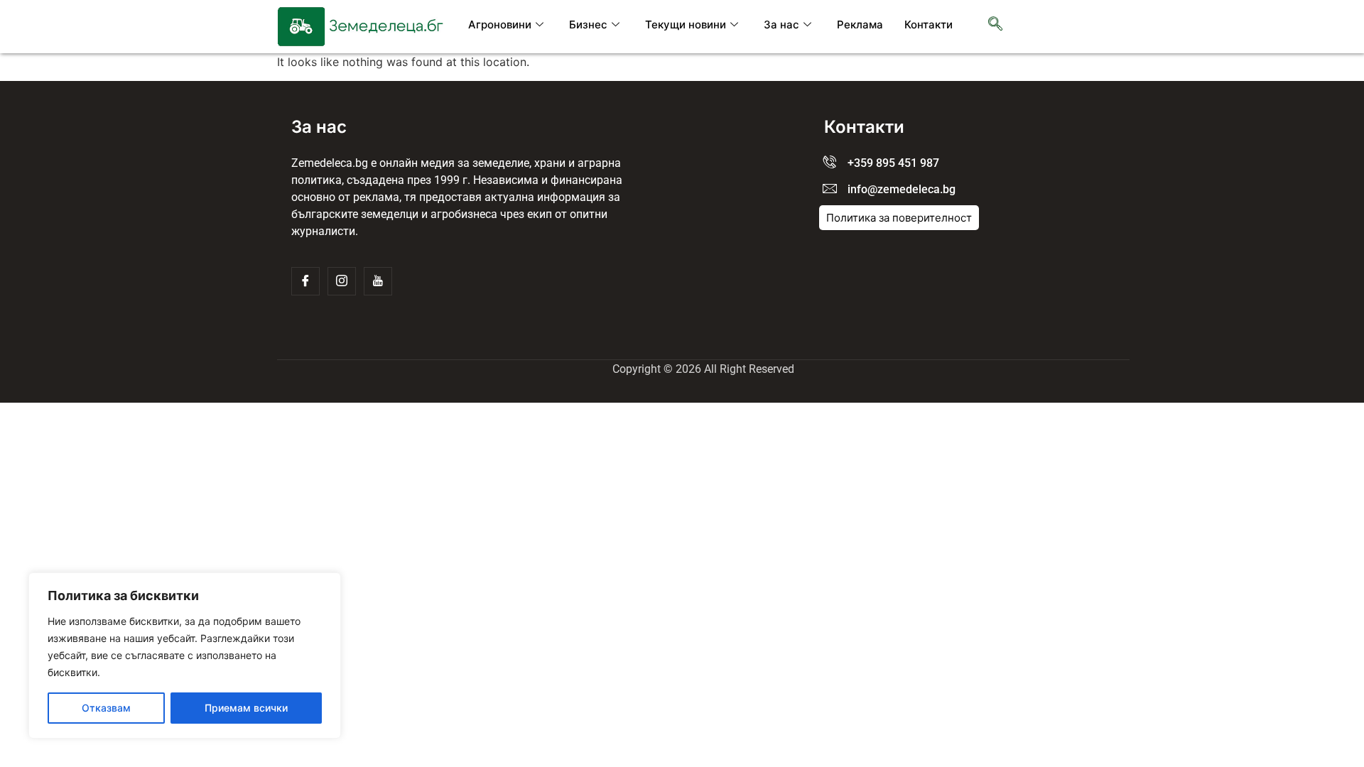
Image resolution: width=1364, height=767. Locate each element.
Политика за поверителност (899, 217)
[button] (995, 25)
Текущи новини (685, 24)
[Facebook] (305, 281)
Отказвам (106, 708)
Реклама (860, 24)
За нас (781, 24)
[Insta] (342, 281)
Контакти (928, 24)
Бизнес (588, 24)
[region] (184, 655)
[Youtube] (378, 281)
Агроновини (499, 24)
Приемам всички (246, 708)
